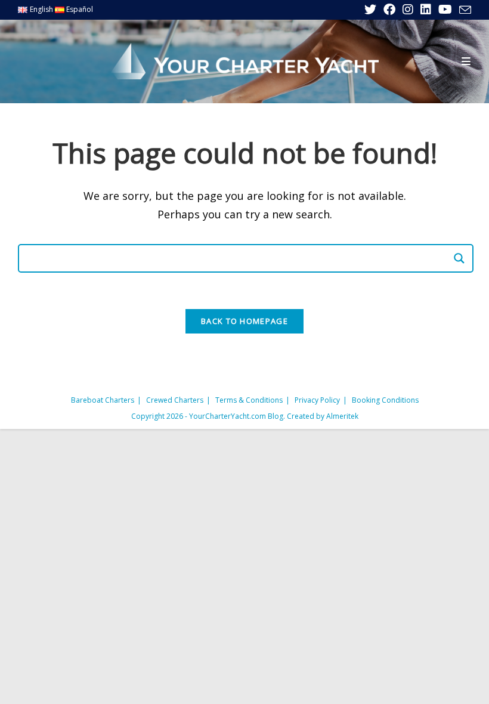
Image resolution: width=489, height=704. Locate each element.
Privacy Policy (317, 400)
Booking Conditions (385, 400)
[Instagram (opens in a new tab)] (408, 10)
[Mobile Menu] (466, 61)
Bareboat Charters (102, 400)
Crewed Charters (174, 400)
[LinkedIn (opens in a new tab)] (426, 10)
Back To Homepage (244, 321)
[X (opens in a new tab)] (370, 10)
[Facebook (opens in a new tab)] (389, 10)
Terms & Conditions (249, 400)
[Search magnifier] (459, 258)
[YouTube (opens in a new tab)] (445, 10)
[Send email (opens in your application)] (463, 10)
